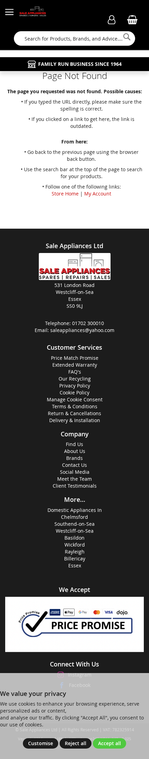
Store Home (65, 193)
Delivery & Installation (74, 420)
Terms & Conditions (74, 406)
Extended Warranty (74, 364)
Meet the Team (74, 479)
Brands (74, 458)
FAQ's (74, 371)
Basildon (74, 537)
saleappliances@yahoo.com (82, 330)
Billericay (74, 558)
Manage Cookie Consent (75, 399)
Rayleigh (75, 551)
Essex (74, 565)
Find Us (74, 444)
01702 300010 (88, 323)
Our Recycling (75, 378)
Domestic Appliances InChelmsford (74, 513)
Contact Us (74, 465)
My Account (97, 193)
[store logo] (33, 12)
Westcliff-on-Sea (75, 530)
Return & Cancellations (74, 413)
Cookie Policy (74, 392)
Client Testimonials (75, 485)
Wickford (74, 544)
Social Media (74, 472)
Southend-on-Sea (74, 524)
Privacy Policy (74, 385)
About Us (74, 451)
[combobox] (74, 38)
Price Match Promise (74, 358)
